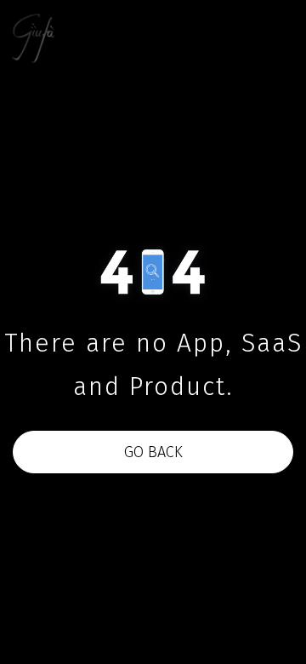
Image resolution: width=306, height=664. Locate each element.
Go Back (153, 452)
